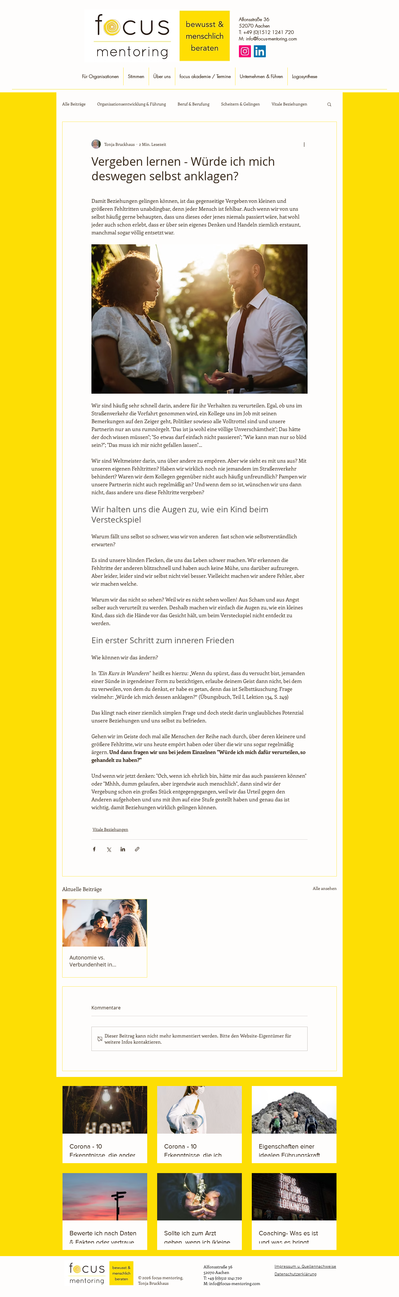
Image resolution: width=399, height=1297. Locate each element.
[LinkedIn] (260, 51)
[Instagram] (245, 51)
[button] (329, 104)
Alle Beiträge (74, 104)
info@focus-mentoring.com (271, 38)
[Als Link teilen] (137, 849)
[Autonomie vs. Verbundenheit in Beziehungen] (105, 923)
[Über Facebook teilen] (94, 849)
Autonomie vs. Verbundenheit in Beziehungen (91, 961)
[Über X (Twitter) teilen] (108, 849)
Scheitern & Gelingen (240, 104)
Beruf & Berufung (193, 104)
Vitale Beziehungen (289, 104)
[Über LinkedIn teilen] (123, 849)
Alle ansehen (325, 888)
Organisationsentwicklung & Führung (131, 104)
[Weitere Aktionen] (304, 144)
